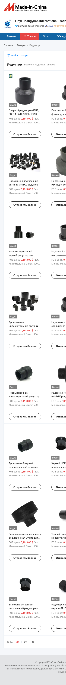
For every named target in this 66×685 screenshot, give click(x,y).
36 (25, 641)
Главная (12, 36)
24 (17, 641)
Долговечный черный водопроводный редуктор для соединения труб (23, 466)
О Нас (46, 36)
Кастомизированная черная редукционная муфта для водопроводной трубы (25, 537)
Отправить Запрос (24, 134)
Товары (31, 36)
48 (33, 641)
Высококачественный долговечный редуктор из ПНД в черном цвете (23, 608)
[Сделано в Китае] (26, 7)
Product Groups (19, 55)
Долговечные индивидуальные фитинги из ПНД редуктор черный (24, 325)
